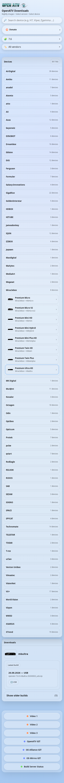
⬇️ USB (13, 682)
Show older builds (32, 695)
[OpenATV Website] (15, 5)
